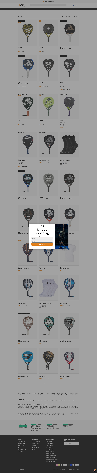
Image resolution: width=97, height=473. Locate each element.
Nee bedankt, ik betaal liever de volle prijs (42, 246)
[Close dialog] (67, 224)
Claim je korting (42, 244)
